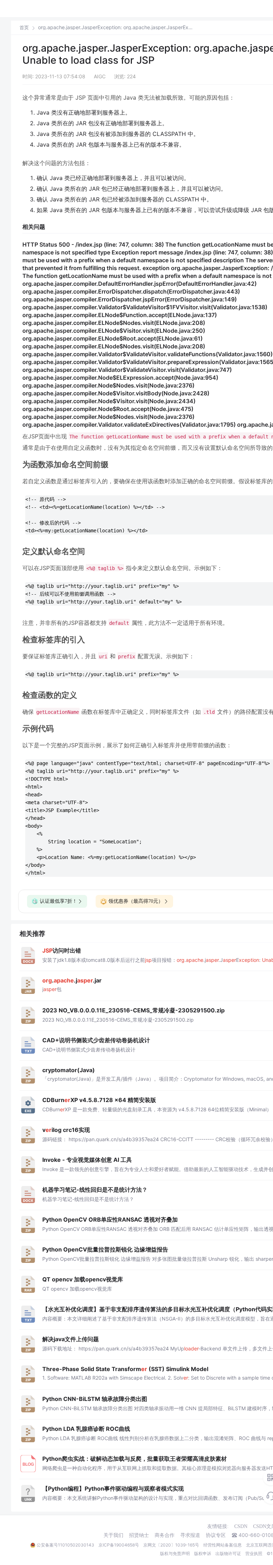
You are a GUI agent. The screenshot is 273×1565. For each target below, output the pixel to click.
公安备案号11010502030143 (65, 1545)
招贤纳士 (139, 1535)
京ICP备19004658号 (118, 1545)
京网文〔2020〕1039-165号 (171, 1545)
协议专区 (216, 1535)
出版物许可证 (228, 1553)
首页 (24, 27)
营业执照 (253, 1553)
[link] (24, 27)
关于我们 (113, 1535)
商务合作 (165, 1535)
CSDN (240, 1526)
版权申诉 (202, 1553)
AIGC (100, 76)
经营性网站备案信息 (222, 1545)
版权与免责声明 (175, 1553)
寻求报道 (190, 1535)
